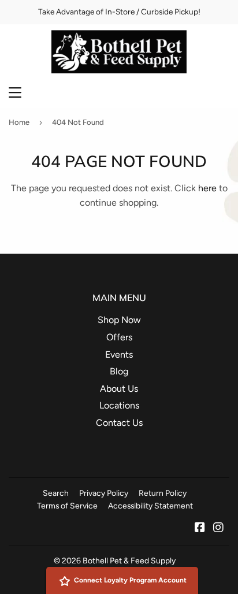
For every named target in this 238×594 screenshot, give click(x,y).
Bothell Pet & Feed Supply (129, 560)
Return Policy (163, 493)
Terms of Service (67, 505)
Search (56, 493)
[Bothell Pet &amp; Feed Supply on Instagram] (218, 528)
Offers (119, 337)
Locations (119, 405)
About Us (119, 388)
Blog (119, 371)
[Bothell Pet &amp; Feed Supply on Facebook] (200, 528)
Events (119, 354)
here (207, 188)
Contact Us (119, 422)
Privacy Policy (103, 493)
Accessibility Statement (150, 505)
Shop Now (119, 319)
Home (19, 122)
